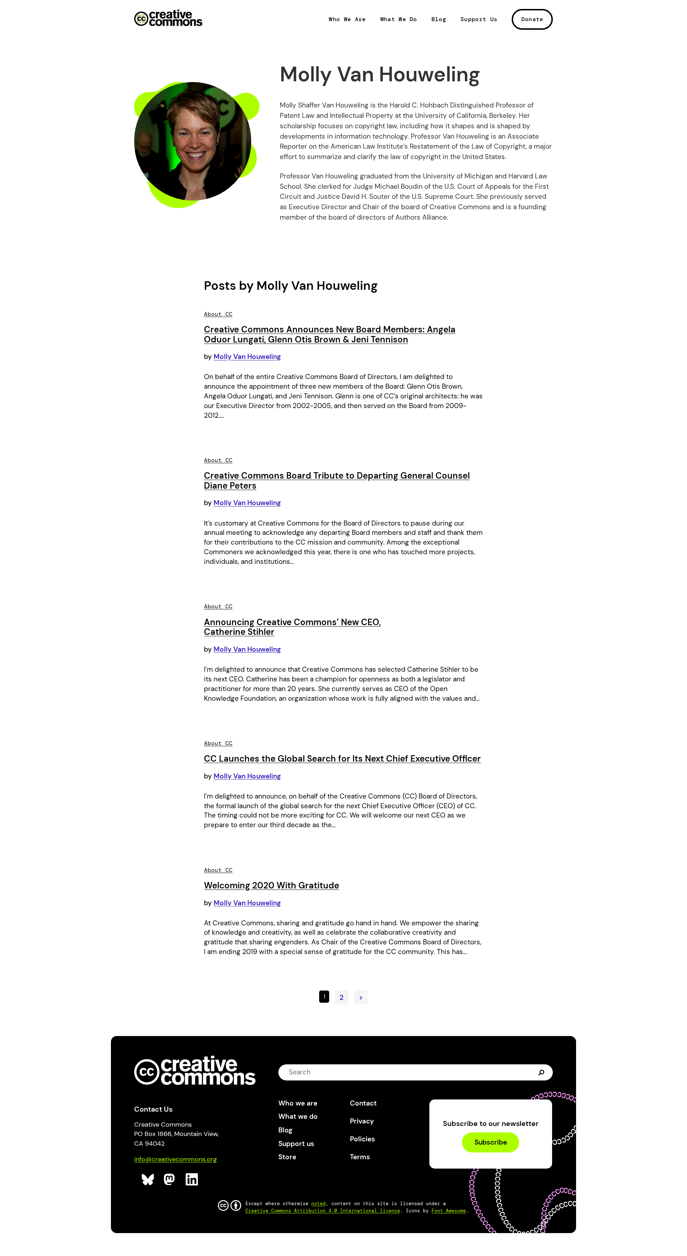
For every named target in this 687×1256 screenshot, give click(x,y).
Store (287, 1156)
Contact (363, 1103)
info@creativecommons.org (175, 1159)
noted (318, 1203)
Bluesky (148, 1179)
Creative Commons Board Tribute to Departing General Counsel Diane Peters (337, 480)
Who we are (297, 1103)
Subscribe (490, 1142)
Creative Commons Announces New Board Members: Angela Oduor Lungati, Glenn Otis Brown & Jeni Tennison (329, 334)
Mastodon (170, 1179)
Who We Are (347, 19)
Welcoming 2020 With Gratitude (271, 885)
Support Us (479, 19)
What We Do (398, 19)
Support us (296, 1143)
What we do (298, 1116)
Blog (439, 19)
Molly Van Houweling (247, 356)
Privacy (362, 1121)
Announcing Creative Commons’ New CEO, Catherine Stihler (292, 627)
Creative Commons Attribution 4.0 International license (322, 1211)
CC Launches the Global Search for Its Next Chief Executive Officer (342, 758)
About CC (218, 314)
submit (541, 1072)
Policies (362, 1139)
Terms (360, 1156)
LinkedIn (192, 1179)
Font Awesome (449, 1211)
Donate (532, 19)
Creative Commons (168, 19)
